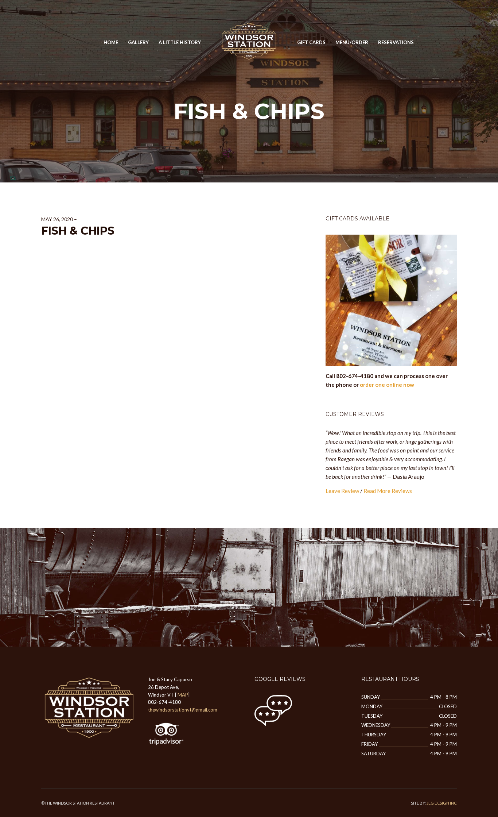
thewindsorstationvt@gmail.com (182, 710)
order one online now (387, 384)
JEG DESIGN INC (442, 803)
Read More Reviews (387, 490)
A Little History (180, 42)
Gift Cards (311, 42)
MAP (183, 695)
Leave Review (342, 490)
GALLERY (138, 42)
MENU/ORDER (351, 42)
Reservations (396, 42)
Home (111, 42)
